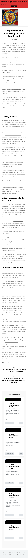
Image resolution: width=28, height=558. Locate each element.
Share (21, 453)
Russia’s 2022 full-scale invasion (13, 135)
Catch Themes (23, 554)
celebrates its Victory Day (11, 342)
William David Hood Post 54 (17, 552)
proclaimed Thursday (18, 221)
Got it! (13, 6)
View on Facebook (9, 453)
